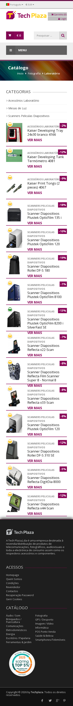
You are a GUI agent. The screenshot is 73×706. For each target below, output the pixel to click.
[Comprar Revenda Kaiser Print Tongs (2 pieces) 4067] (14, 188)
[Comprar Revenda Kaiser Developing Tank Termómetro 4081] (14, 155)
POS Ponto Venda (45, 631)
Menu (22, 50)
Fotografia (34, 73)
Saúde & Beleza (44, 635)
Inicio (20, 73)
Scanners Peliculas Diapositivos (28, 116)
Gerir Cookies (14, 599)
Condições (12, 583)
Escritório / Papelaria (18, 638)
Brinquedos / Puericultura (13, 621)
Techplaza (37, 692)
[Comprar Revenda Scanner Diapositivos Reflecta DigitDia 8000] (14, 479)
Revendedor (13, 587)
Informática (41, 627)
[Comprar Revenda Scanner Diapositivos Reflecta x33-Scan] (14, 400)
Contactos (12, 591)
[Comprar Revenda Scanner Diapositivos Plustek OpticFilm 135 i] (14, 220)
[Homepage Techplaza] (36, 16)
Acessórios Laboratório (23, 100)
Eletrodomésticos (16, 630)
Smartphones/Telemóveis (50, 639)
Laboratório (52, 73)
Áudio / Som (13, 615)
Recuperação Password (20, 595)
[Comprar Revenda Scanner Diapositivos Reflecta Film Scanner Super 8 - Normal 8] (14, 371)
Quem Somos (14, 579)
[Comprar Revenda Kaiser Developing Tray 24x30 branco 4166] (14, 141)
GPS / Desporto (44, 619)
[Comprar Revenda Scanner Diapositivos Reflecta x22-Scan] (14, 348)
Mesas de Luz (17, 108)
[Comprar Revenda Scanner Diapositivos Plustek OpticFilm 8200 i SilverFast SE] (14, 321)
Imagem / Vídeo (44, 623)
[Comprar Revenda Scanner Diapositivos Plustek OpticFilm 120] (14, 242)
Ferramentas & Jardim (18, 642)
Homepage (12, 575)
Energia (10, 634)
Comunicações (14, 626)
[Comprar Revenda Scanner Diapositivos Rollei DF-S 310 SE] (14, 455)
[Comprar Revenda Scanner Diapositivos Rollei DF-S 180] (14, 273)
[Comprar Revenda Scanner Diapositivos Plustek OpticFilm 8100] (14, 295)
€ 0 (19, 35)
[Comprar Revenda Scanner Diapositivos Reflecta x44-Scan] (14, 509)
